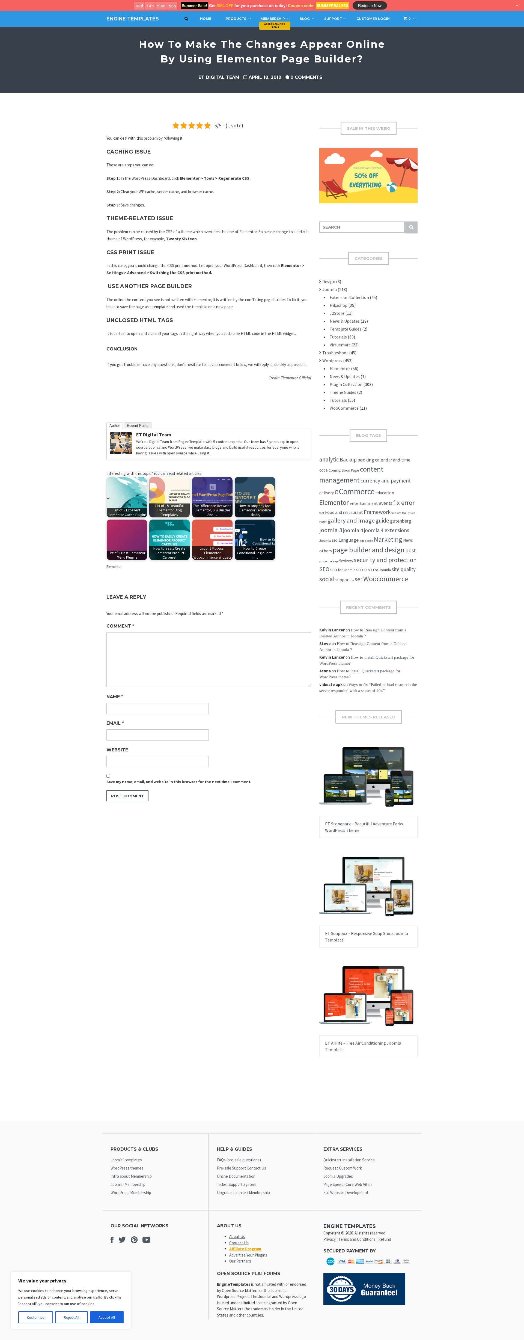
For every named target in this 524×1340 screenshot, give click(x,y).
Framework (377, 511)
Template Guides (345, 329)
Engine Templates (132, 19)
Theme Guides (343, 392)
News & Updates (345, 321)
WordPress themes (127, 1168)
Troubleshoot (335, 352)
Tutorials (338, 337)
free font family (400, 513)
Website (117, 750)
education (385, 492)
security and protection (385, 560)
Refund (384, 1239)
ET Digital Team (218, 77)
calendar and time (392, 460)
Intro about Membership (131, 1176)
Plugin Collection (346, 384)
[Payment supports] (368, 1267)
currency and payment (386, 480)
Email (115, 723)
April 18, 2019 (265, 77)
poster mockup (328, 561)
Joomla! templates (126, 1159)
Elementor (114, 566)
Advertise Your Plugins (248, 1255)
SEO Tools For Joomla (373, 569)
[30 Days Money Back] (364, 1303)
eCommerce (355, 491)
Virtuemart (340, 344)
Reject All (71, 1317)
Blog (304, 19)
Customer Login (373, 19)
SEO (324, 569)
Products (236, 19)
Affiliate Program (245, 1248)
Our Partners (240, 1261)
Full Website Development (345, 1192)
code (323, 470)
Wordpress (332, 360)
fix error (404, 502)
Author (114, 426)
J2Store (337, 313)
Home (205, 19)
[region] (71, 1300)
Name (114, 696)
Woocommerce (385, 578)
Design (328, 281)
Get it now (355, 782)
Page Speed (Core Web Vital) (347, 1184)
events (385, 503)
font (321, 513)
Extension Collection (349, 297)
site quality (404, 569)
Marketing (388, 539)
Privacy (329, 1239)
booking (366, 460)
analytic (329, 459)
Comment (120, 626)
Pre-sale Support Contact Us (241, 1168)
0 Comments (306, 77)
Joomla (329, 289)
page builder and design (368, 549)
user (356, 579)
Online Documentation (236, 1176)
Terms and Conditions (357, 1239)
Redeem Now (370, 5)
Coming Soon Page (344, 470)
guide (382, 520)
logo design (366, 540)
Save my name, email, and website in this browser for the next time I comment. (178, 782)
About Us (237, 1236)
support (342, 579)
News (408, 540)
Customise (35, 1317)
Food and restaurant (344, 512)
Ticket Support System (236, 1184)
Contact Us (239, 1242)
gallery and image (351, 520)
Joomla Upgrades (338, 1176)
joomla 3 (330, 530)
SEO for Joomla (342, 569)
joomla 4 (353, 530)
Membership (273, 19)
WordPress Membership (131, 1192)
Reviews (345, 560)
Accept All (107, 1317)
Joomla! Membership (128, 1184)
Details (385, 782)
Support (333, 19)
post (410, 550)
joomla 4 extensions (386, 530)
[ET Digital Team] (121, 452)
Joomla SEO (328, 540)
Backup (348, 459)
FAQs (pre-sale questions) (239, 1159)
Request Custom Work (342, 1168)
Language (348, 540)
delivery (326, 492)
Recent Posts (137, 426)
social (327, 579)
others (325, 550)
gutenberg (400, 521)
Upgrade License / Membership (243, 1192)
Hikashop (338, 305)
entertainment (364, 503)
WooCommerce (344, 408)
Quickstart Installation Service (349, 1159)
